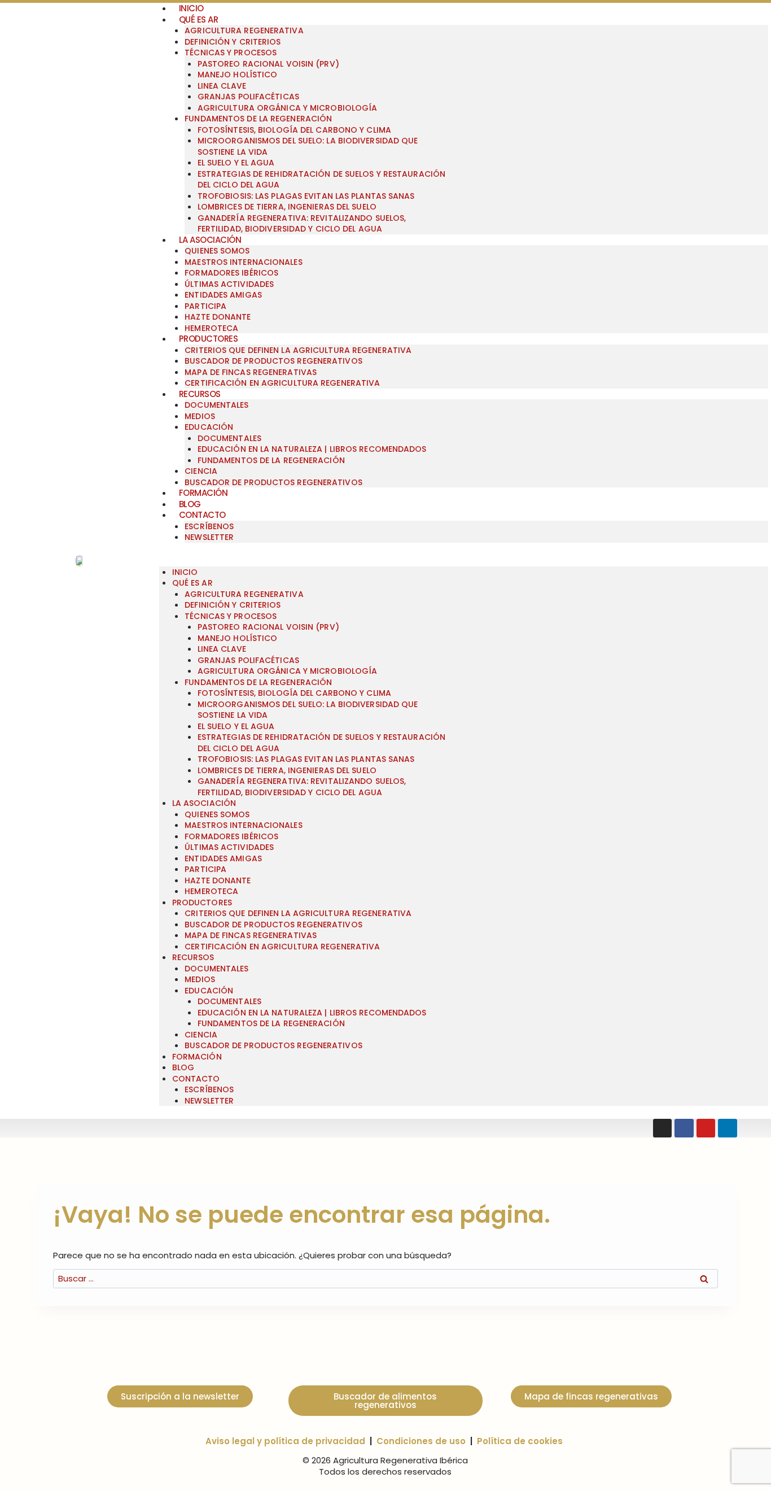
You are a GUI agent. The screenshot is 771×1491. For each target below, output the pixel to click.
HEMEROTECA (211, 891)
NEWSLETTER (209, 537)
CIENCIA (201, 471)
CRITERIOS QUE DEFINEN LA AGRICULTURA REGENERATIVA (298, 350)
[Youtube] (706, 1128)
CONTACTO (202, 515)
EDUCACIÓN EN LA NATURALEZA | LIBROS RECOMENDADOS (312, 449)
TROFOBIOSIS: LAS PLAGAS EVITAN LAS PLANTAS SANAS (306, 196)
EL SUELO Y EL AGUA (236, 162)
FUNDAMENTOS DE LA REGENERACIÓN (258, 118)
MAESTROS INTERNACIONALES (243, 262)
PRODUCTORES (208, 339)
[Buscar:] (385, 1278)
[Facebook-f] (684, 1128)
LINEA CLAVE (222, 85)
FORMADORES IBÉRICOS (231, 272)
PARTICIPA (205, 306)
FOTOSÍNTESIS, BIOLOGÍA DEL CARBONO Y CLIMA (294, 130)
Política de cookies (520, 1441)
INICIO (185, 572)
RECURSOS (200, 394)
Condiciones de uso (421, 1441)
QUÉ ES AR (198, 19)
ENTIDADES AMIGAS (223, 294)
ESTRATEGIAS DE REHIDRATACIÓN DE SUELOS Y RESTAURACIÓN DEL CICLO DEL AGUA (321, 179)
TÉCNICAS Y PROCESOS (231, 52)
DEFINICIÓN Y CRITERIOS (233, 41)
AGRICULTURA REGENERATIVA (244, 30)
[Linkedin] (727, 1128)
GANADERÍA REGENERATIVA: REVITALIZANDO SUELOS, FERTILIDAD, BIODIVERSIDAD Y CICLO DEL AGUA (302, 223)
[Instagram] (662, 1128)
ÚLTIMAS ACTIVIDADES (229, 284)
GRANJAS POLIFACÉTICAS (248, 96)
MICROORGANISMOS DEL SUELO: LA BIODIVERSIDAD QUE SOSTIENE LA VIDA (308, 146)
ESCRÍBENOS (209, 526)
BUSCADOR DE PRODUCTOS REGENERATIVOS (273, 361)
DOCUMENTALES (216, 405)
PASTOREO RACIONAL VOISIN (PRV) (268, 63)
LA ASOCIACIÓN (210, 240)
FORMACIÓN (203, 493)
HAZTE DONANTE (218, 316)
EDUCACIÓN (209, 427)
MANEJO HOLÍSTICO (238, 74)
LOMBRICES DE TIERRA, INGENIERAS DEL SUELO (287, 206)
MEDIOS (200, 416)
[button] (463, 560)
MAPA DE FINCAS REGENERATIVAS (251, 372)
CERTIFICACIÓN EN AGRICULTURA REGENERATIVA (282, 383)
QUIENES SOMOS (217, 250)
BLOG (190, 504)
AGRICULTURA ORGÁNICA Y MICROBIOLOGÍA (288, 108)
